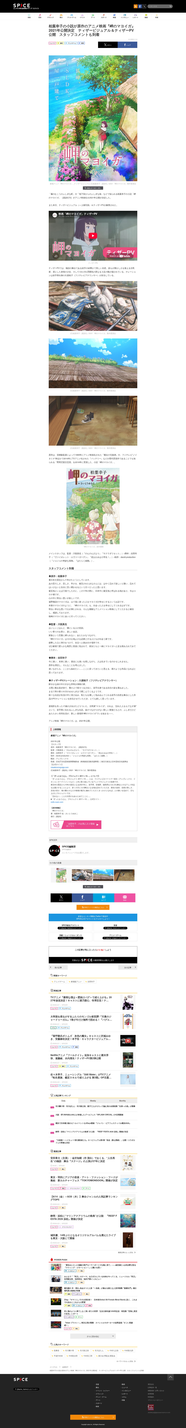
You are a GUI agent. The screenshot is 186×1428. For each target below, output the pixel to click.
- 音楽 (97, 1384)
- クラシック (99, 1394)
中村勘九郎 (128, 1350)
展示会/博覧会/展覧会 (106, 1355)
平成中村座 (58, 1355)
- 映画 (97, 1406)
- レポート (124, 1394)
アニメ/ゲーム (59, 981)
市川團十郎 (69, 1350)
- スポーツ (98, 1403)
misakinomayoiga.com (60, 767)
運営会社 (151, 1384)
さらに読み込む (93, 1336)
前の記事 (58, 967)
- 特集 (123, 1400)
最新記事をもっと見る (125, 1252)
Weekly (93, 1100)
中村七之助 (114, 1350)
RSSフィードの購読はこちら (94, 907)
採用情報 (151, 1394)
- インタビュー (126, 1390)
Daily (63, 1100)
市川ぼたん (99, 1350)
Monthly (122, 1100)
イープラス (53, 1367)
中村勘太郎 (73, 1355)
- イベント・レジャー (102, 1390)
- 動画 (123, 1384)
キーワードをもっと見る (125, 1361)
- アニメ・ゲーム (101, 1397)
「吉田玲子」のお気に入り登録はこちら (80, 824)
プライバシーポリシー (155, 1400)
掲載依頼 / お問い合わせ (156, 1390)
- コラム (123, 1397)
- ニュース (124, 1387)
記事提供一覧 (152, 1387)
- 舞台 (97, 1387)
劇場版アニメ (76, 981)
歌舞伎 (56, 1350)
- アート (97, 1400)
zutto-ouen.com (57, 802)
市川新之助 (84, 1350)
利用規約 (151, 1397)
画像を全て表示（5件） (94, 188)
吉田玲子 (91, 981)
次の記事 (127, 967)
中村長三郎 (88, 1355)
